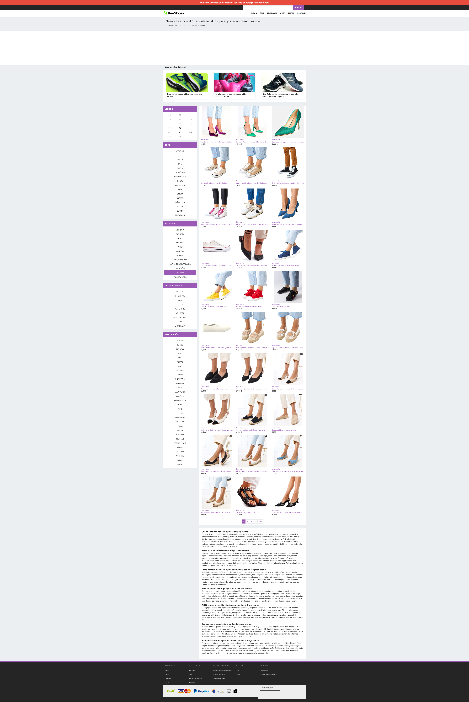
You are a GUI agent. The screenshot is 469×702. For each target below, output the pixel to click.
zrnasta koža (180, 277)
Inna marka (180, 379)
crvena (180, 168)
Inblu (180, 375)
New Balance (180, 400)
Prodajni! (302, 13)
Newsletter (264, 670)
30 (169, 115)
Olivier (180, 413)
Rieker (180, 430)
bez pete (180, 292)
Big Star (180, 349)
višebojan (180, 202)
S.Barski (180, 435)
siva (180, 190)
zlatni (180, 211)
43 (180, 132)
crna (180, 164)
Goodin (179, 370)
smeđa (180, 194)
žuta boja (180, 215)
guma (179, 238)
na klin (180, 305)
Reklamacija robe (219, 679)
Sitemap (192, 683)
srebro (180, 198)
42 (169, 132)
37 (180, 124)
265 (260, 521)
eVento (180, 464)
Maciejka (180, 396)
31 (180, 115)
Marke (291, 13)
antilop (180, 230)
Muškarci (168, 679)
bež (180, 155)
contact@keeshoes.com (256, 2)
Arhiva (239, 674)
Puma (180, 426)
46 (180, 136)
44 (190, 132)
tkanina (180, 273)
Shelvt (180, 447)
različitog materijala (180, 264)
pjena (180, 255)
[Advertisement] (73, 48)
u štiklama (180, 326)
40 (180, 128)
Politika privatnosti (195, 679)
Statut (191, 674)
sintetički (180, 268)
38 (190, 124)
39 (169, 128)
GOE (180, 366)
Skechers (180, 452)
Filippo (180, 362)
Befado (180, 345)
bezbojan (180, 151)
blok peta (180, 296)
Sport (167, 683)
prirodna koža (180, 260)
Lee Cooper (180, 392)
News (179, 405)
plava (180, 181)
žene (167, 674)
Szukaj (298, 7)
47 (190, 136)
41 (191, 128)
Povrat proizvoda (219, 674)
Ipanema (180, 383)
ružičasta (180, 185)
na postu (180, 313)
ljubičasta (180, 172)
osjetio (180, 251)
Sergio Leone (180, 443)
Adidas (180, 341)
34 (180, 119)
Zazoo (180, 460)
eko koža (180, 234)
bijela (180, 160)
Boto (180, 353)
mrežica (180, 243)
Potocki (180, 422)
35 (190, 119)
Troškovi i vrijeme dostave (222, 670)
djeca (167, 670)
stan (180, 322)
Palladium (180, 417)
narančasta (180, 177)
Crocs (180, 358)
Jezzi (180, 388)
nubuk (180, 247)
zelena (180, 207)
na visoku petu (180, 317)
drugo (180, 300)
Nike (180, 409)
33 (169, 119)
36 (169, 124)
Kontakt (192, 670)
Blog (238, 670)
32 (190, 115)
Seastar (180, 439)
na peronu (180, 309)
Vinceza (180, 456)
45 (169, 136)
